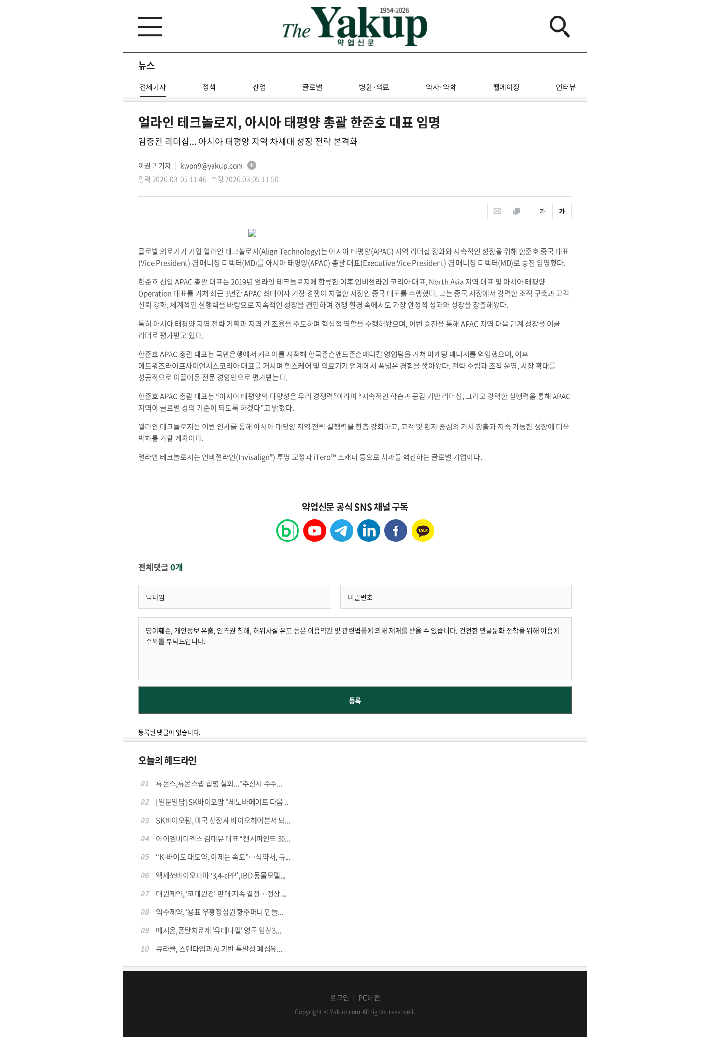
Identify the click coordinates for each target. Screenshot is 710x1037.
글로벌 (312, 87)
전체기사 (153, 87)
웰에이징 (506, 87)
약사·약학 (441, 87)
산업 (259, 87)
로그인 (339, 997)
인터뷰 (566, 87)
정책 (209, 87)
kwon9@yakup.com (211, 165)
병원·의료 (374, 87)
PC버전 (369, 997)
